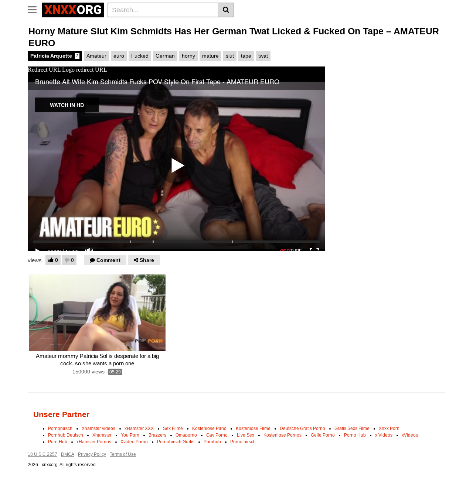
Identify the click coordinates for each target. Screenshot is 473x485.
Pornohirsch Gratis (175, 441)
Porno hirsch (243, 441)
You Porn (130, 435)
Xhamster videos (98, 428)
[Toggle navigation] (35, 9)
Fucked (140, 56)
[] (226, 10)
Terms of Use (123, 454)
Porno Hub (355, 435)
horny (188, 56)
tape (246, 56)
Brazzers (157, 435)
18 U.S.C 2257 (42, 454)
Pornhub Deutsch (65, 435)
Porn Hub (57, 441)
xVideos (410, 435)
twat (263, 56)
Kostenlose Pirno (209, 428)
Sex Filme (173, 428)
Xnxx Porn (389, 428)
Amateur (96, 56)
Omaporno (186, 435)
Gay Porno (217, 435)
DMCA (67, 454)
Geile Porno (323, 435)
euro (118, 56)
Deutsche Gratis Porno (302, 428)
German (165, 56)
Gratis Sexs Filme (352, 428)
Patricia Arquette (54, 56)
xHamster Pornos (93, 441)
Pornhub (212, 441)
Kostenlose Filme (253, 428)
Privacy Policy (92, 454)
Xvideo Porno (134, 441)
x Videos (383, 435)
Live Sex (245, 435)
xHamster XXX (139, 428)
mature (210, 56)
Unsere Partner (61, 414)
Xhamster (102, 435)
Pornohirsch (60, 428)
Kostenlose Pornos (282, 435)
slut (230, 56)
